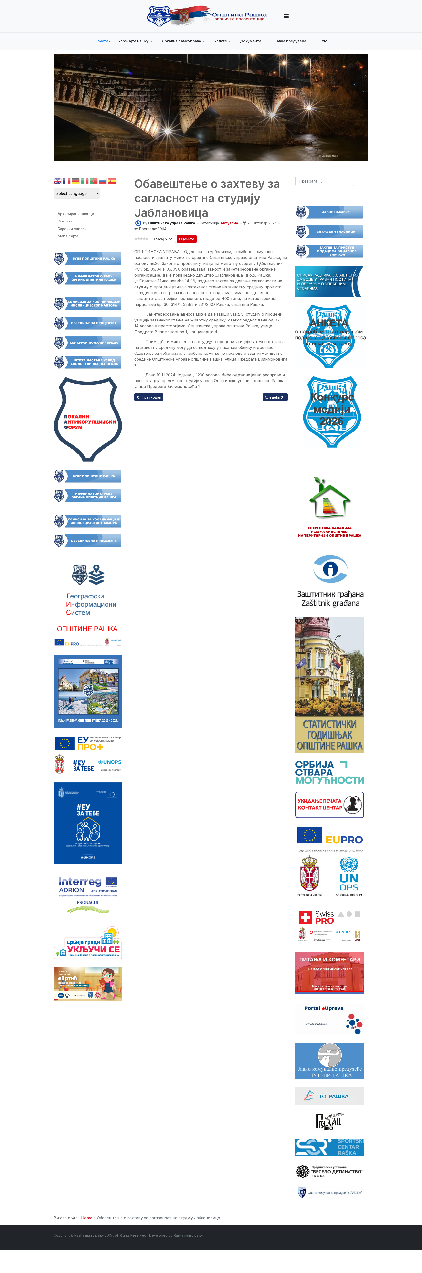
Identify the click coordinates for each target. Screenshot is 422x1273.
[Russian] (103, 182)
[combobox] (324, 181)
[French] (67, 182)
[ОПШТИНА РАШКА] (207, 16)
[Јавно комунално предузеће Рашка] (329, 1192)
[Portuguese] (94, 182)
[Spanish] (112, 182)
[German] (76, 182)
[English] (58, 182)
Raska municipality (188, 1235)
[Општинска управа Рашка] (138, 223)
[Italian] (85, 182)
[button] (286, 16)
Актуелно (229, 223)
